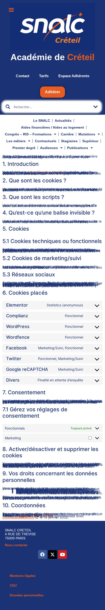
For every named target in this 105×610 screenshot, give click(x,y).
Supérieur (90, 141)
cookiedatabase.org (18, 517)
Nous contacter (16, 545)
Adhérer (52, 92)
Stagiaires (69, 141)
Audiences (49, 148)
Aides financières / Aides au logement (52, 127)
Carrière (67, 134)
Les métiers (16, 141)
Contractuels (45, 141)
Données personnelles (26, 595)
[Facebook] (42, 554)
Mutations (86, 134)
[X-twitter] (52, 554)
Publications (77, 148)
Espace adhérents (73, 76)
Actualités (63, 120)
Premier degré (23, 148)
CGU (13, 585)
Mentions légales (22, 576)
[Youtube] (62, 554)
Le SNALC (41, 120)
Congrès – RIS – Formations (28, 134)
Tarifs (44, 76)
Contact (22, 76)
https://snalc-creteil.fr (45, 172)
